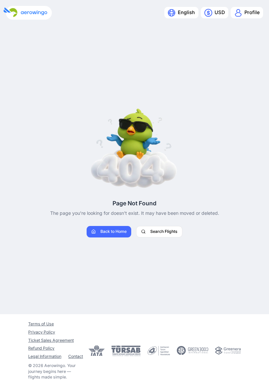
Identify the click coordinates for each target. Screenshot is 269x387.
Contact (75, 356)
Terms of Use (41, 323)
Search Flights (163, 231)
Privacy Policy (41, 332)
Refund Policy (41, 348)
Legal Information (44, 356)
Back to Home (113, 231)
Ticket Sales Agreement (51, 340)
